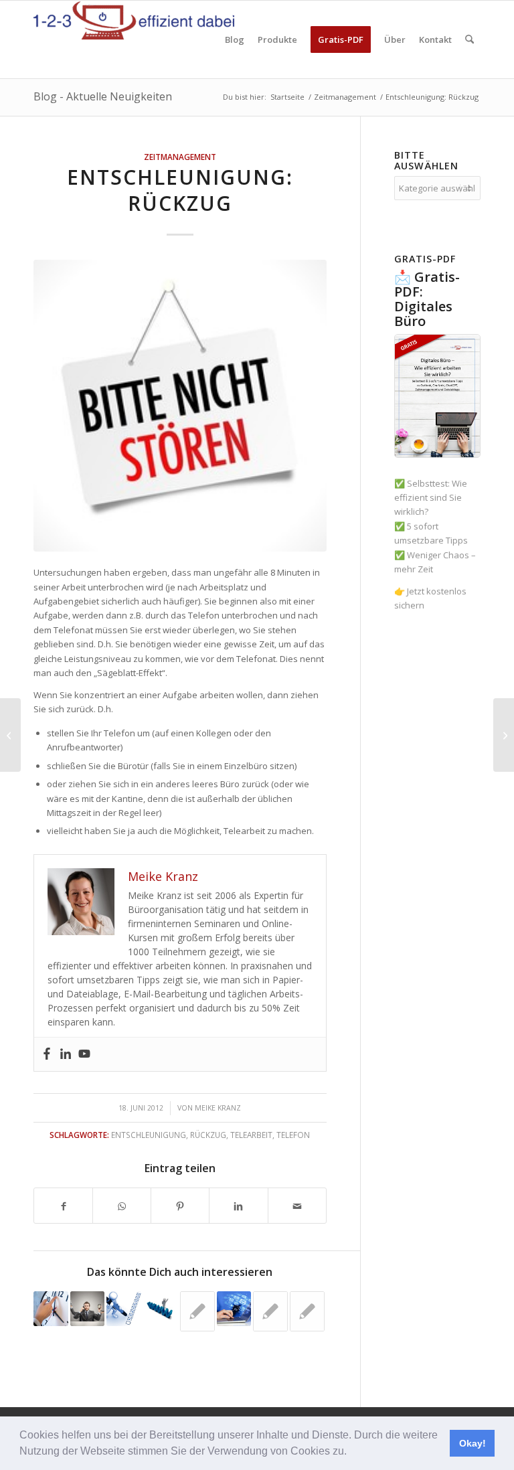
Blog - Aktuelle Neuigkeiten (102, 96)
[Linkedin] (66, 1054)
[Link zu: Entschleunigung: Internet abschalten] (160, 1305)
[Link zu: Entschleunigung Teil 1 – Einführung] (50, 1308)
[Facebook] (47, 1054)
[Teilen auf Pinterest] (180, 1205)
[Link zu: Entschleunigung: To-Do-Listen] (123, 1308)
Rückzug (208, 1134)
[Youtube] (84, 1054)
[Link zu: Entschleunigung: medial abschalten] (234, 1308)
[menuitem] (234, 39)
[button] (351, 1453)
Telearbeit (251, 1134)
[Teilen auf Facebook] (63, 1205)
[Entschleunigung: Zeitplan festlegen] (503, 735)
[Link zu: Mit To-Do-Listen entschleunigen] (270, 1311)
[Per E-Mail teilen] (297, 1205)
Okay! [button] (472, 1443)
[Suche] (469, 39)
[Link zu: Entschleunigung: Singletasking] (87, 1308)
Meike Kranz (218, 1108)
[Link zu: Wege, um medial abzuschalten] (197, 1311)
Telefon (293, 1134)
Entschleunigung (148, 1134)
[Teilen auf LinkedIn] (238, 1205)
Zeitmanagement (180, 156)
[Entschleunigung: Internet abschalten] (10, 735)
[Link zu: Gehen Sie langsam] (307, 1311)
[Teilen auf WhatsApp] (122, 1205)
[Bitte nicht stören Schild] (180, 406)
